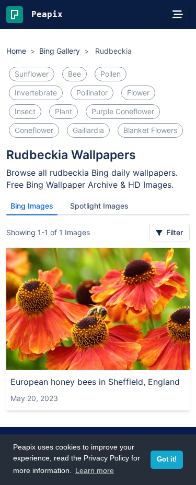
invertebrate (36, 92)
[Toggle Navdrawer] (178, 14)
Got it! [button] (167, 459)
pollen (110, 73)
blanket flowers (150, 130)
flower (138, 92)
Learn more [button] (94, 470)
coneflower (34, 130)
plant (63, 111)
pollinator (92, 92)
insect (25, 111)
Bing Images (31, 205)
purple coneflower (122, 111)
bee (74, 73)
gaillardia (88, 130)
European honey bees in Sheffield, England (95, 382)
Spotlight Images (99, 205)
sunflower (32, 73)
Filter (173, 232)
